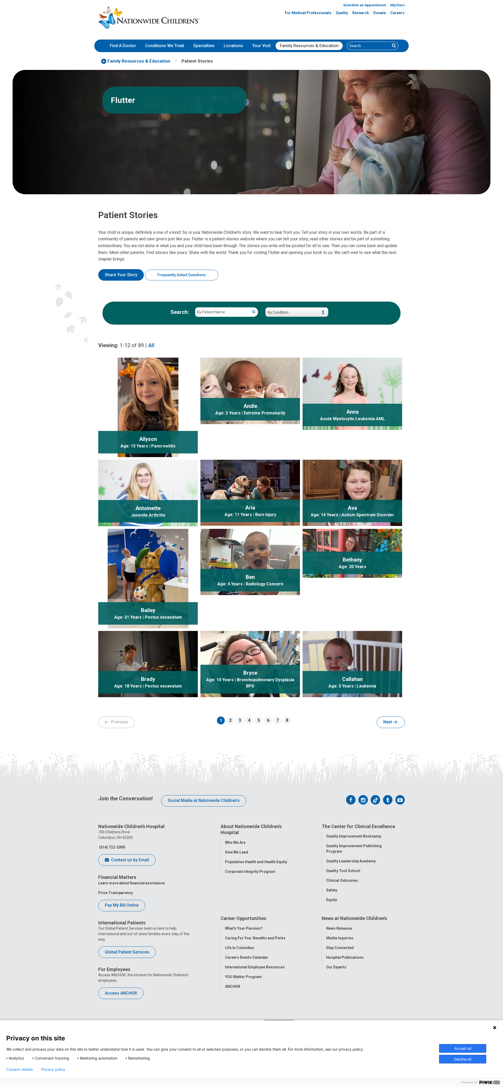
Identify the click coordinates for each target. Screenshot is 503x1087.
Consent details (19, 1069)
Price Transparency (115, 893)
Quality (342, 13)
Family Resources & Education (309, 45)
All (151, 345)
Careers (397, 13)
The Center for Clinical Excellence (358, 826)
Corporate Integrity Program (250, 871)
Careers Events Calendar (246, 957)
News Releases (339, 928)
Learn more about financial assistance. (132, 883)
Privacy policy (53, 1069)
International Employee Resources (255, 967)
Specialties (204, 45)
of (132, 345)
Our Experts (336, 967)
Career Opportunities (243, 918)
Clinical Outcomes (342, 880)
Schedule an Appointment (364, 5)
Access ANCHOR (121, 993)
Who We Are (235, 842)
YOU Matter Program (243, 977)
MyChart (397, 5)
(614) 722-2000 (111, 847)
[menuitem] (123, 46)
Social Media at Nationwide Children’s (204, 800)
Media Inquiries (339, 938)
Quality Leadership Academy (351, 861)
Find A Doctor (123, 45)
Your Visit (261, 45)
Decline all (462, 1059)
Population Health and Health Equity (256, 862)
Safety (331, 890)
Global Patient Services (127, 952)
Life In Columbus (239, 948)
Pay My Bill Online (122, 905)
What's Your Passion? (244, 928)
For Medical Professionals (308, 13)
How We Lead (236, 852)
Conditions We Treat (164, 45)
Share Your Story (121, 274)
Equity (331, 900)
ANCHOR (232, 986)
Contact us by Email (129, 859)
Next (388, 721)
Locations (233, 45)
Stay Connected (340, 948)
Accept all (462, 1048)
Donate (379, 13)
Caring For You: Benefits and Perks (255, 938)
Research (360, 13)
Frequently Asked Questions (181, 275)
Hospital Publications (345, 957)
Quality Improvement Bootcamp (353, 836)
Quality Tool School (343, 871)
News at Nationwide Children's (354, 918)
